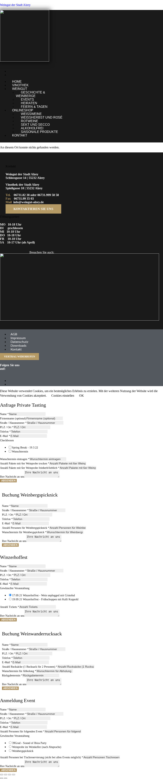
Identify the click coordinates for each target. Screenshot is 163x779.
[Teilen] (9, 774)
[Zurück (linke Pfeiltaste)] (1, 778)
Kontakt (19, 135)
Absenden (8, 480)
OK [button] (81, 395)
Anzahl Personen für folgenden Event (22, 731)
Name (4, 414)
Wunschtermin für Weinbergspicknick (24, 532)
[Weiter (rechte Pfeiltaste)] (5, 778)
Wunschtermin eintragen (14, 459)
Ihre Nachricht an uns (12, 476)
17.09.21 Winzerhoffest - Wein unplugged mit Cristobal (43, 595)
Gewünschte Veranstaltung (14, 588)
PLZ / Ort (7, 427)
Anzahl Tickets (9, 606)
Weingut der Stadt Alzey (15, 5)
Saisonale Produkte (39, 131)
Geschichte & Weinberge (30, 94)
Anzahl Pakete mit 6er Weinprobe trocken (24, 463)
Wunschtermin (20, 451)
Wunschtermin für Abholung (19, 671)
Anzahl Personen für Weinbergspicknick (25, 527)
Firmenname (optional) (13, 418)
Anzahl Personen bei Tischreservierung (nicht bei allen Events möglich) (41, 757)
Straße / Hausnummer (13, 422)
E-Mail (5, 436)
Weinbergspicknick (22, 751)
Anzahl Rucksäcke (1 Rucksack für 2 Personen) (29, 666)
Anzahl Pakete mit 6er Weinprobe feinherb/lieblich (29, 467)
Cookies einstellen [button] (62, 395)
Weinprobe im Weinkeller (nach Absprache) (36, 747)
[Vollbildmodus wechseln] (5, 774)
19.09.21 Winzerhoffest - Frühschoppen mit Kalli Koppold (45, 599)
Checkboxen (7, 440)
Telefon (5, 431)
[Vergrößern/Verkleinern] (1, 774)
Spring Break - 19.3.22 (25, 447)
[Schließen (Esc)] (13, 774)
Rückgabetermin (12, 675)
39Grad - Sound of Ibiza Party (29, 743)
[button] (61, 89)
